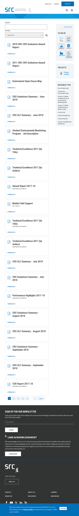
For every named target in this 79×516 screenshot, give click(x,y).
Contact (68, 4)
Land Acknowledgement (22, 437)
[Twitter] (16, 502)
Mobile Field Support (22, 203)
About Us (31, 492)
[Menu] (72, 10)
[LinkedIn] (20, 502)
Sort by (7, 31)
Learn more (13, 454)
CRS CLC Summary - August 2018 (29, 331)
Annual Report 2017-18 (23, 186)
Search (7, 23)
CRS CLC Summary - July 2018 (27, 261)
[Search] (47, 35)
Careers (56, 4)
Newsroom (55, 496)
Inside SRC (48, 4)
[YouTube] (11, 502)
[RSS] (25, 502)
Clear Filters (68, 27)
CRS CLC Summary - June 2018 (27, 115)
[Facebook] (6, 502)
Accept (63, 508)
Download (11, 53)
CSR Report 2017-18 (22, 383)
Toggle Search (67, 10)
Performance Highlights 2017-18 (28, 295)
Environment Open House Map (27, 81)
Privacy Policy (28, 509)
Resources (32, 496)
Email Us (12, 482)
